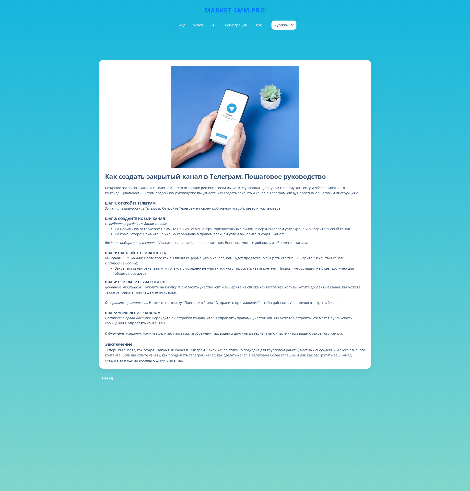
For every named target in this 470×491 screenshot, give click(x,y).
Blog (258, 25)
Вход (181, 25)
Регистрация (236, 25)
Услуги (198, 25)
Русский (281, 25)
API (214, 25)
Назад (107, 378)
